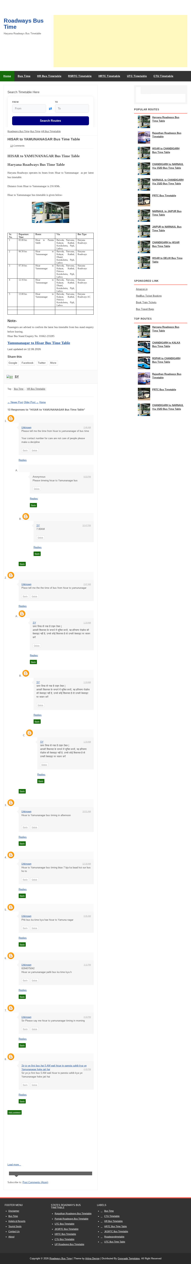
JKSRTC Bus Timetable (67, 1229)
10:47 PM (86, 525)
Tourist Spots (14, 1226)
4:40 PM (87, 1069)
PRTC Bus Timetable (164, 195)
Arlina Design (92, 1258)
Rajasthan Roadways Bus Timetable (73, 1213)
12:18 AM (86, 864)
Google (13, 362)
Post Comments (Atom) (35, 1182)
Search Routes (50, 120)
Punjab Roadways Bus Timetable (71, 1219)
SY (17, 376)
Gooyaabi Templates (129, 1258)
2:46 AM (87, 427)
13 (11, 146)
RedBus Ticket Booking (149, 295)
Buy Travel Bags (145, 309)
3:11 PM (87, 965)
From (15, 102)
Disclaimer (13, 1211)
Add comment (15, 1112)
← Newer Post (15, 402)
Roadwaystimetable (114, 1236)
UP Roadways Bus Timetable (69, 1244)
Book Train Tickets (146, 302)
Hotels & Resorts (16, 1221)
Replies (23, 460)
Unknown (26, 427)
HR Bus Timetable (36, 389)
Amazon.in (142, 289)
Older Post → (31, 402)
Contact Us (14, 1231)
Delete (34, 450)
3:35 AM (87, 916)
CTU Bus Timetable (64, 1239)
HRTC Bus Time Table (115, 1226)
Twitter (42, 362)
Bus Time (19, 389)
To (56, 102)
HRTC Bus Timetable (65, 1234)
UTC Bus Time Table (114, 1241)
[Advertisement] (120, 41)
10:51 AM (86, 811)
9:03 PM (87, 477)
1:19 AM (87, 623)
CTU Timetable (112, 1216)
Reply (25, 450)
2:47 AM (87, 584)
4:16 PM (87, 1017)
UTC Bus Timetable (64, 1224)
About (11, 1236)
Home (7, 75)
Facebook (27, 362)
